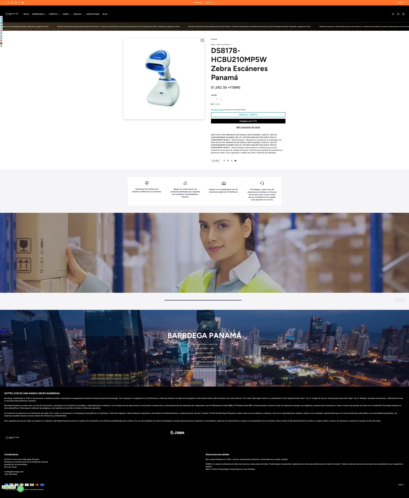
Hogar (213, 44)
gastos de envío (219, 109)
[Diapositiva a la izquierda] (397, 300)
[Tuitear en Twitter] (231, 160)
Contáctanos (93, 14)
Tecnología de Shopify (36, 489)
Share (217, 161)
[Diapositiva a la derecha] (402, 300)
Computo (53, 14)
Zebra (66, 14)
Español (400, 2)
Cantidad (214, 95)
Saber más (385, 270)
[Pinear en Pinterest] (228, 160)
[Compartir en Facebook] (224, 160)
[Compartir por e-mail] (235, 160)
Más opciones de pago (248, 127)
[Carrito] (403, 14)
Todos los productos (223, 44)
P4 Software (216, 252)
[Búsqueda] (393, 14)
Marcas (78, 14)
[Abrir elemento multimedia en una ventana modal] (202, 40)
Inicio (26, 14)
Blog (105, 14)
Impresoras (38, 14)
